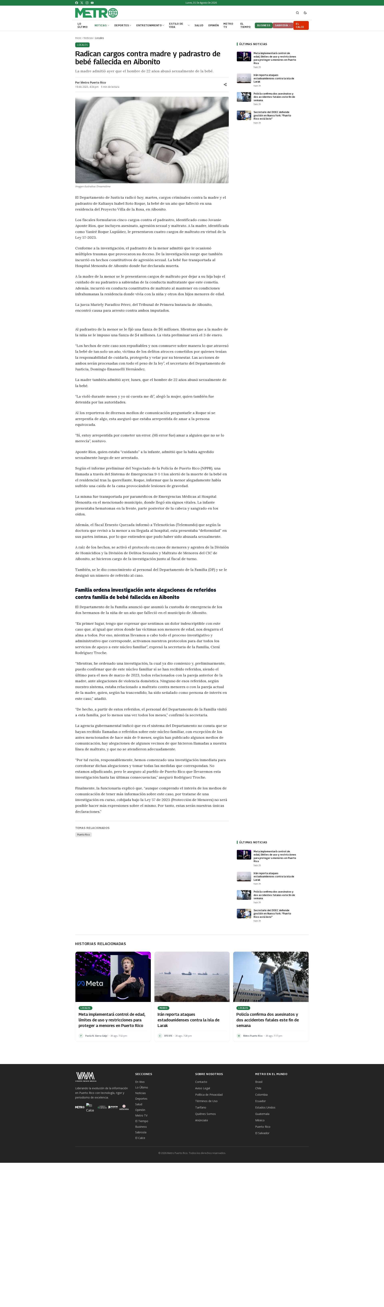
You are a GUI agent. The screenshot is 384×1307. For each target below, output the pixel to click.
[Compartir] (225, 84)
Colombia (261, 1094)
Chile (258, 1088)
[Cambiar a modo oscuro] (305, 12)
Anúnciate (201, 1120)
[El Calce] (91, 1107)
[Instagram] (87, 2)
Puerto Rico (83, 834)
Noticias (88, 38)
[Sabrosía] (124, 1107)
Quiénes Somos (205, 1114)
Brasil (258, 1082)
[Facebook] (76, 2)
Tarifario (200, 1107)
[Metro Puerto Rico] (80, 1107)
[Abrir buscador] (297, 12)
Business (141, 1127)
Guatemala (262, 1114)
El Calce (140, 1138)
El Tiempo (141, 1121)
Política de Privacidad (209, 1094)
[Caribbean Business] (102, 1107)
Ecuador (260, 1101)
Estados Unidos (265, 1107)
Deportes (141, 1098)
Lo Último (141, 1087)
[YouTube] (92, 2)
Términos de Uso (206, 1101)
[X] (81, 2)
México (260, 1120)
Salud (138, 1104)
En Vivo (140, 1082)
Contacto (201, 1082)
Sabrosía (140, 1132)
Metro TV (141, 1115)
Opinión (140, 1110)
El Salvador (262, 1133)
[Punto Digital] (113, 1107)
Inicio (78, 38)
